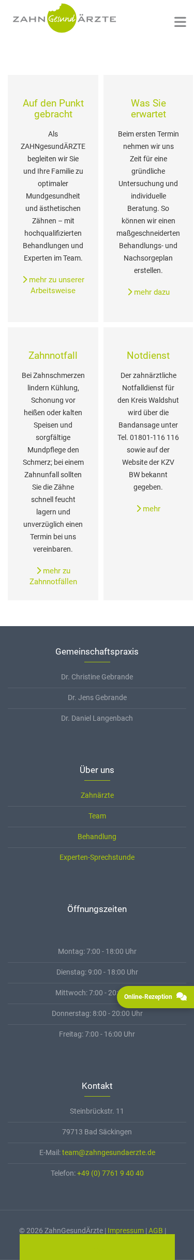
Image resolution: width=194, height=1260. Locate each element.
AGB (155, 1230)
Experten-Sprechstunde (97, 857)
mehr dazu (151, 292)
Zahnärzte (97, 795)
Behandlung (97, 836)
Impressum (126, 1230)
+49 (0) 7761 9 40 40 (110, 1173)
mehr (150, 508)
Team (97, 816)
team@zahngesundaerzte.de (108, 1152)
